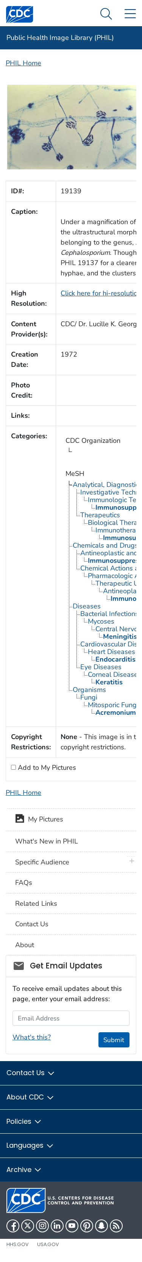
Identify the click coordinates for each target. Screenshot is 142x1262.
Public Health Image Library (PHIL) (60, 37)
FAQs (23, 882)
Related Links (36, 903)
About (24, 944)
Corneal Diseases (114, 674)
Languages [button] (25, 1145)
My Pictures (43, 819)
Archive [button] (19, 1169)
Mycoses (101, 621)
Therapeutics (100, 515)
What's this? (31, 1037)
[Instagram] (42, 1225)
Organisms (89, 689)
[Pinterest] (86, 1225)
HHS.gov (17, 1244)
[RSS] (116, 1225)
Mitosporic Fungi (113, 704)
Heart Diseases (111, 651)
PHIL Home (23, 63)
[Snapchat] (101, 1225)
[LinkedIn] (57, 1225)
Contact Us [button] (26, 1072)
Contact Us (31, 924)
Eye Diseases (101, 666)
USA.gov (48, 1244)
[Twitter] (27, 1225)
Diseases (87, 606)
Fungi (88, 697)
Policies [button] (19, 1121)
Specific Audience (42, 862)
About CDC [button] (26, 1097)
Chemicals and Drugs (105, 545)
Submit (113, 1040)
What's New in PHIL (46, 841)
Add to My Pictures (46, 767)
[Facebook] (12, 1225)
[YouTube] (72, 1225)
